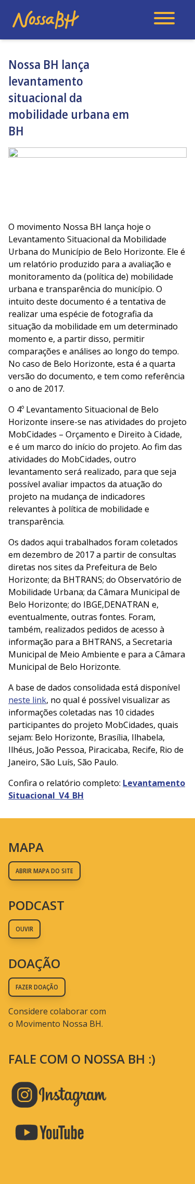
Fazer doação (37, 987)
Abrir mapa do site (44, 870)
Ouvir (24, 929)
